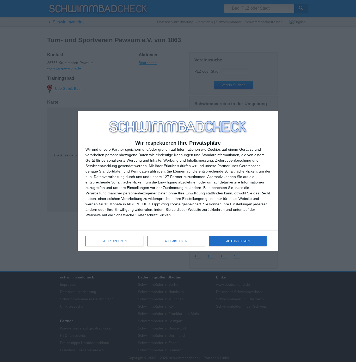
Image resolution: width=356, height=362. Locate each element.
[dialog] (178, 181)
